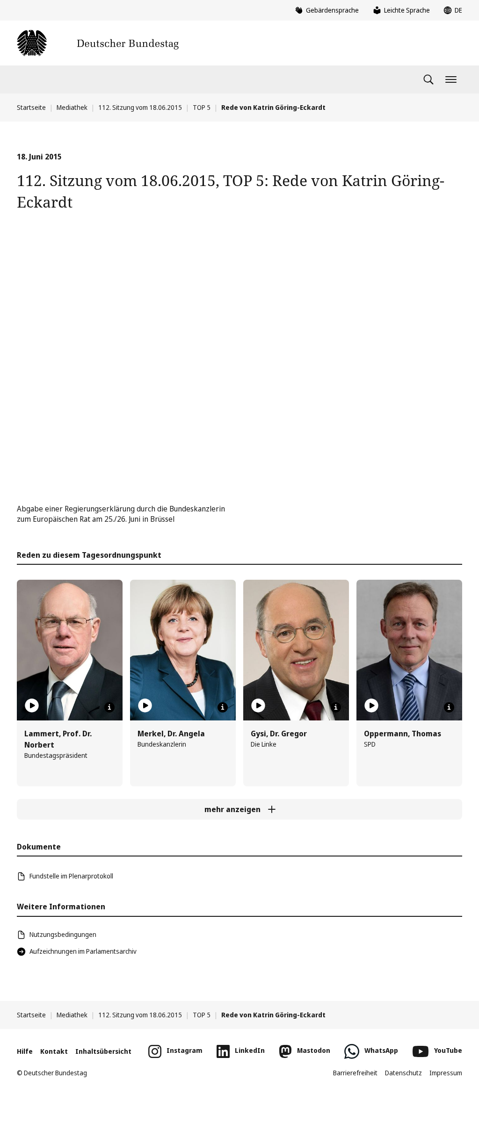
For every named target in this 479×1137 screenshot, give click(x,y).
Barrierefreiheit (355, 1072)
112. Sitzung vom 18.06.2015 (140, 107)
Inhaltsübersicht (103, 1051)
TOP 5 (201, 107)
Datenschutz (403, 1072)
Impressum (445, 1072)
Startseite (31, 107)
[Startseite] (98, 43)
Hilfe (25, 1051)
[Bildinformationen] (109, 707)
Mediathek (72, 107)
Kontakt (54, 1051)
